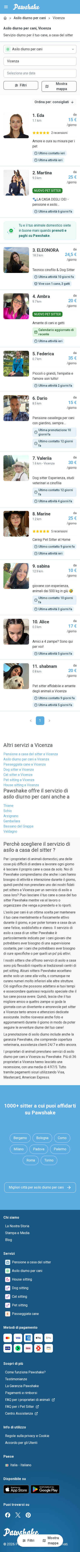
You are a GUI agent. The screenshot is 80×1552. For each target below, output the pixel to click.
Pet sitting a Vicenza (18, 780)
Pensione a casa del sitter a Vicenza (30, 754)
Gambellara (11, 821)
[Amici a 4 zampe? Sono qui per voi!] (40, 637)
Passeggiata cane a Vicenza (24, 764)
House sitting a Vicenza (21, 785)
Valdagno (10, 831)
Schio (7, 811)
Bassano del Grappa (18, 826)
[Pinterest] (28, 1515)
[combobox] (40, 49)
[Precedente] (30, 720)
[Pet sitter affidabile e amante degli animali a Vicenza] (40, 685)
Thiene (8, 806)
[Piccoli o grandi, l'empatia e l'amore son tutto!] (40, 369)
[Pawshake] (26, 7)
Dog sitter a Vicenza (18, 770)
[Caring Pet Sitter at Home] (40, 533)
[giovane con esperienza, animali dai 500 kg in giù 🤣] (40, 587)
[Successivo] (49, 720)
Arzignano (10, 816)
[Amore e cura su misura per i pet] (40, 137)
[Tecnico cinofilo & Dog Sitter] (40, 267)
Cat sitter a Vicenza (17, 775)
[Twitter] (18, 1515)
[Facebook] (7, 1515)
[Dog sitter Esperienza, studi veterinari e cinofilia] (40, 479)
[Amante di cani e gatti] (40, 318)
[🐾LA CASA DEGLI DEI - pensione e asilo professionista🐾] (40, 192)
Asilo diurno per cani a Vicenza (26, 759)
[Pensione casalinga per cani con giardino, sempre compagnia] (40, 422)
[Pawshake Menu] (6, 7)
